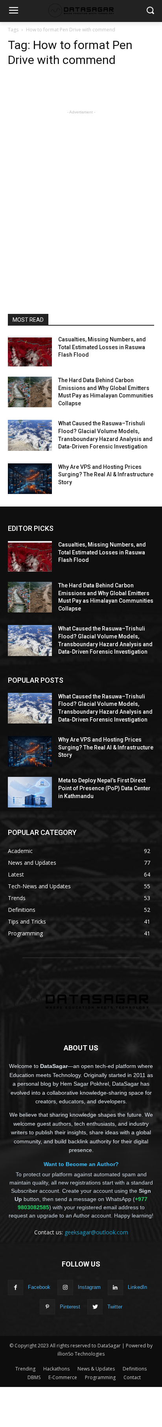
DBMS (34, 1377)
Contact (132, 1377)
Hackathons (56, 1368)
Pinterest (70, 1307)
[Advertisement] (81, 197)
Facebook (39, 1287)
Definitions (135, 1368)
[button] (150, 11)
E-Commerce (62, 1377)
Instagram (89, 1287)
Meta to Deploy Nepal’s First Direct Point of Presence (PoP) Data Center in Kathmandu (104, 788)
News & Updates (96, 1368)
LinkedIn (137, 1287)
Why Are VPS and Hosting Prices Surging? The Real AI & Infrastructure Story (105, 474)
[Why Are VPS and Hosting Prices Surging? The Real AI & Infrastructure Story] (30, 478)
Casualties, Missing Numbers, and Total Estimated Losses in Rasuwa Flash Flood (102, 347)
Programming (100, 1377)
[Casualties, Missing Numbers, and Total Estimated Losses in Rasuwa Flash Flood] (30, 351)
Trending (25, 1368)
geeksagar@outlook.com (96, 1232)
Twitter (114, 1307)
